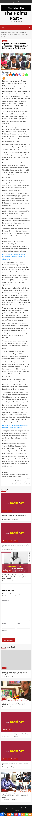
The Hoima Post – (16, 16)
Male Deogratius (7, 51)
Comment (5, 600)
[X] (7, 74)
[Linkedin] (13, 74)
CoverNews (24, 808)
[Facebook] (3, 74)
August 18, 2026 (14, 676)
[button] (2, 27)
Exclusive (11, 540)
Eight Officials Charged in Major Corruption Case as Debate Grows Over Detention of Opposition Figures (15, 795)
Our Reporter (6, 676)
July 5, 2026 (15, 519)
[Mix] (23, 74)
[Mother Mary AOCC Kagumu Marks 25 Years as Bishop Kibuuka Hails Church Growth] (16, 660)
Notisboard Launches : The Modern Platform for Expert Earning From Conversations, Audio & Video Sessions (15, 577)
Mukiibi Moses (7, 707)
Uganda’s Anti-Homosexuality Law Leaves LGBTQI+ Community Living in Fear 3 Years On (14, 704)
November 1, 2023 (17, 51)
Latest (10, 511)
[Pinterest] (16, 74)
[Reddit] (10, 74)
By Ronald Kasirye (7, 519)
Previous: (15, 474)
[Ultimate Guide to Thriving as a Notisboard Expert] (16, 503)
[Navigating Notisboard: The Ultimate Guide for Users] (16, 533)
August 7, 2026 (14, 707)
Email (18, 623)
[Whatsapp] (26, 74)
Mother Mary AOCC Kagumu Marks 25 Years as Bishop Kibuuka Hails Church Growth (14, 673)
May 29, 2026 (15, 581)
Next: (18, 481)
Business (5, 41)
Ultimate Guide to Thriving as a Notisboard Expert (16, 734)
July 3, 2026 (14, 799)
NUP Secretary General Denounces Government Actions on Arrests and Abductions (13, 256)
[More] (3, 78)
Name (4, 623)
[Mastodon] (19, 74)
